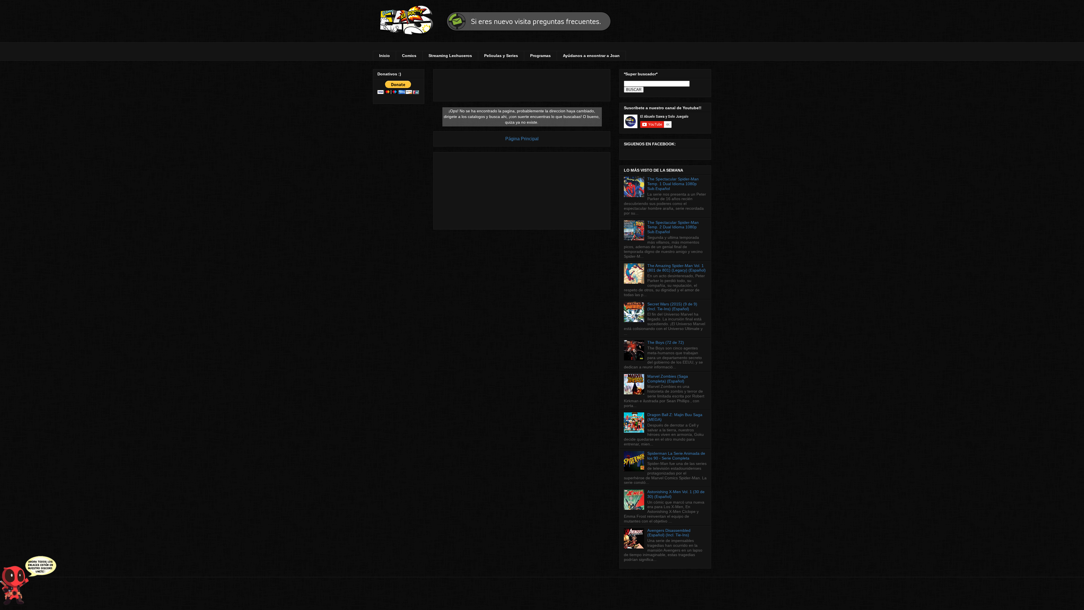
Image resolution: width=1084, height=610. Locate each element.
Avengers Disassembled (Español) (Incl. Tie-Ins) (668, 532)
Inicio (384, 55)
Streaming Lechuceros (450, 55)
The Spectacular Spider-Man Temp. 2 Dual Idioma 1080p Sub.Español (673, 227)
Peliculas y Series (501, 55)
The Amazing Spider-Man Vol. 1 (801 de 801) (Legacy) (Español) (676, 268)
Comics (409, 55)
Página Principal (522, 138)
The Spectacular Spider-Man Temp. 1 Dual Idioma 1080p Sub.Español (673, 184)
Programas (540, 55)
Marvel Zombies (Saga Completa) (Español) (667, 378)
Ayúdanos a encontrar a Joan (591, 55)
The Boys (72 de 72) (665, 342)
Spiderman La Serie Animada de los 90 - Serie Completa (676, 455)
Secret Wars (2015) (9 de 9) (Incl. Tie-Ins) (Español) (672, 306)
